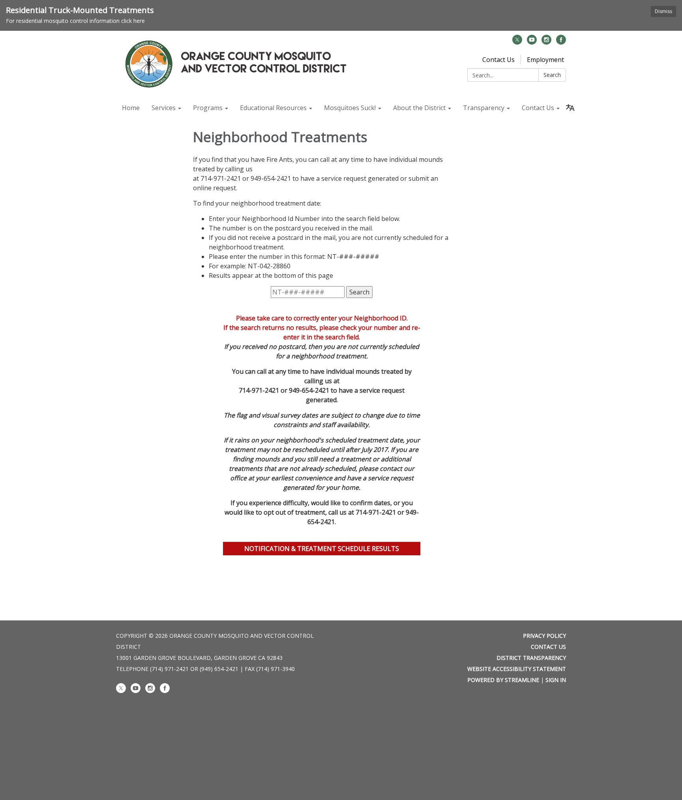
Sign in (555, 680)
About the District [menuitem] (419, 107)
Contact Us (498, 59)
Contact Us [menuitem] (538, 107)
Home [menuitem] (131, 107)
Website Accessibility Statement (516, 669)
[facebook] (561, 42)
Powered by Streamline (503, 680)
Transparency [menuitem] (483, 107)
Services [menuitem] (164, 107)
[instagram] (546, 42)
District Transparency (531, 657)
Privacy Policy (544, 635)
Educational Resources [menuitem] (273, 107)
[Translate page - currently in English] (570, 108)
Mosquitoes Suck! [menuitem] (350, 107)
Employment (545, 59)
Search (552, 75)
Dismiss (663, 11)
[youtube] (532, 42)
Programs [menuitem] (208, 107)
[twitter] (517, 42)
